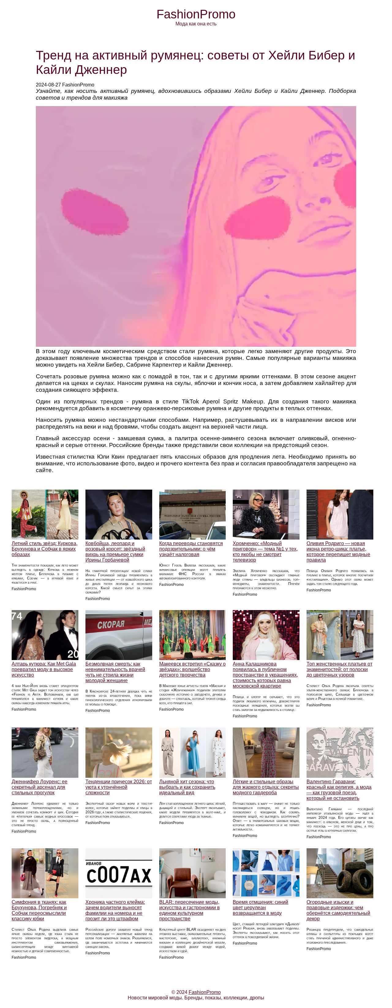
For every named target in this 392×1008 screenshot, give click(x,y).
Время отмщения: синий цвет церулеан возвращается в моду (260, 907)
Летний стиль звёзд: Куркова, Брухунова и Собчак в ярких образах (44, 549)
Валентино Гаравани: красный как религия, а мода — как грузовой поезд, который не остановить (339, 790)
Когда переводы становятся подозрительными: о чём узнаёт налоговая (191, 549)
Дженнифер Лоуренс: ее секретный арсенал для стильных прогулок (39, 787)
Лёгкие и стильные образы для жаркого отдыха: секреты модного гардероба (266, 787)
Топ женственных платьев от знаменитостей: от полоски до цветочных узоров (339, 669)
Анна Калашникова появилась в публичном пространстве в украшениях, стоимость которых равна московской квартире (265, 675)
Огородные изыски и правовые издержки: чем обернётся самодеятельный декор (338, 910)
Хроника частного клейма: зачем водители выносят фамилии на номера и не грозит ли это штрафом (115, 910)
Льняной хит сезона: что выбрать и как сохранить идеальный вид (187, 787)
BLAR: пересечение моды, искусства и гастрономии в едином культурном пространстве (189, 910)
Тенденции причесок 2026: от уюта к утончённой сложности (118, 787)
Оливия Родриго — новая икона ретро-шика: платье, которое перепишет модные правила (338, 552)
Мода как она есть (196, 23)
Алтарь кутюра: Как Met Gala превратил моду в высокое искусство (44, 669)
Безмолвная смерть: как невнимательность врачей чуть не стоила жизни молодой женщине (115, 672)
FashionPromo (196, 14)
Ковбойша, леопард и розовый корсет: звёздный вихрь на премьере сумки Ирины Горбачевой (115, 552)
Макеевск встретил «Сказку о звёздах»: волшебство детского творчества (192, 669)
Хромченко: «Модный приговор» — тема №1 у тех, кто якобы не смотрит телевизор (265, 552)
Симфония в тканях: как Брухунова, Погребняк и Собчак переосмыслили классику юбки (39, 910)
